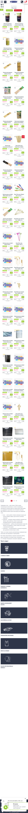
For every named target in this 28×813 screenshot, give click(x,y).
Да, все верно (9, 10)
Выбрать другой (18, 10)
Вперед (25, 500)
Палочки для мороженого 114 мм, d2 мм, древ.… (7, 146)
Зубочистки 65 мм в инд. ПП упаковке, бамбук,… (19, 390)
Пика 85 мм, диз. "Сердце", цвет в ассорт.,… (19, 243)
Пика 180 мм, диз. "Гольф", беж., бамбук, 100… (19, 463)
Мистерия (14, 1)
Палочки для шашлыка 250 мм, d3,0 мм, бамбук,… (7, 170)
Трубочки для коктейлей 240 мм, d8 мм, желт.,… (8, 463)
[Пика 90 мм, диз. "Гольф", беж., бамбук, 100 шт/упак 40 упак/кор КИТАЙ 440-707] (19, 261)
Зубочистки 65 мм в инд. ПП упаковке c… (19, 487)
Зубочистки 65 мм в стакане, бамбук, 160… (7, 24)
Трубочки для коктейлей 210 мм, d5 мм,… (19, 317)
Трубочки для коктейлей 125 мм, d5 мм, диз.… (8, 341)
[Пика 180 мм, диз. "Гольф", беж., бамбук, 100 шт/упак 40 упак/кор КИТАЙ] (19, 456)
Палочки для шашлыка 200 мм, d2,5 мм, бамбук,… (19, 48)
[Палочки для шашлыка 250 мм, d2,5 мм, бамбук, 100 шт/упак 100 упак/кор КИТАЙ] (7, 66)
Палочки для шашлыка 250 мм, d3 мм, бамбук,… (19, 122)
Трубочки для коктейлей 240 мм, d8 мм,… (8, 243)
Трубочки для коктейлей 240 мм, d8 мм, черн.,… (8, 439)
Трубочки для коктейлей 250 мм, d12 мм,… (8, 414)
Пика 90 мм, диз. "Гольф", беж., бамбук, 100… (19, 268)
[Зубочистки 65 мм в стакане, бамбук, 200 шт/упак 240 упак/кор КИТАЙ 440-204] (19, 17)
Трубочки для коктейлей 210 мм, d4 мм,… (8, 292)
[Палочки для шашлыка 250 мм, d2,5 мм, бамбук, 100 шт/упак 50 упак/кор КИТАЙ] (19, 163)
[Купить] (11, 29)
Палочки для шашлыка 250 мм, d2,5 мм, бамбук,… (7, 73)
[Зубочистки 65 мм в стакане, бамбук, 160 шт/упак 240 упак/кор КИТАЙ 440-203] (7, 17)
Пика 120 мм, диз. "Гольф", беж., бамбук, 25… (19, 146)
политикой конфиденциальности (18, 811)
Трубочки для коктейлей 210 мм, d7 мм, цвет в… (8, 390)
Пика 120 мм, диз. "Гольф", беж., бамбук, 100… (19, 414)
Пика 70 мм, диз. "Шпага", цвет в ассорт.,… (19, 195)
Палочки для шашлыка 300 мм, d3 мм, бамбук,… (8, 219)
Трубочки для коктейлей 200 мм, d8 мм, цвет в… (8, 195)
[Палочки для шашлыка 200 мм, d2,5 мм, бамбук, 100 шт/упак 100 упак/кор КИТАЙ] (19, 42)
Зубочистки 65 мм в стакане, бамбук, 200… (19, 24)
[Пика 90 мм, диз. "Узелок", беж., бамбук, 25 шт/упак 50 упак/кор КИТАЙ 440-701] (19, 212)
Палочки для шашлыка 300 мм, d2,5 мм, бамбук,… (19, 97)
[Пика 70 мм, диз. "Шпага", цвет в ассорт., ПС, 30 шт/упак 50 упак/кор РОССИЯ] (19, 188)
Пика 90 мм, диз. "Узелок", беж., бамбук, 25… (19, 219)
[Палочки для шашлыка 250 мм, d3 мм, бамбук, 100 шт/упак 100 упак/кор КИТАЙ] (19, 115)
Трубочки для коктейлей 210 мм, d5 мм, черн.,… (8, 317)
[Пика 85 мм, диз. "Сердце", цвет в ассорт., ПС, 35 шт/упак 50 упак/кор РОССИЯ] (19, 237)
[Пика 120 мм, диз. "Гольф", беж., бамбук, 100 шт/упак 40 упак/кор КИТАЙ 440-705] (19, 407)
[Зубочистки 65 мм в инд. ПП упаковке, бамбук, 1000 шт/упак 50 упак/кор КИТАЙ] (19, 383)
